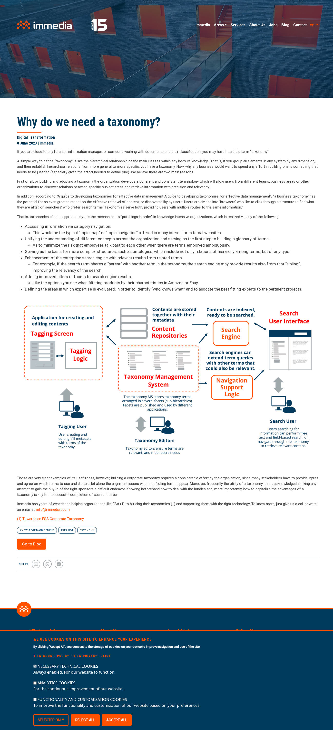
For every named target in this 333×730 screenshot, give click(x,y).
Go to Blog (31, 544)
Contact (300, 25)
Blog (285, 25)
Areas (219, 25)
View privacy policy (92, 656)
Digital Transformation (36, 137)
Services (238, 25)
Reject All (85, 720)
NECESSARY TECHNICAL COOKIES (68, 666)
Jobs (273, 25)
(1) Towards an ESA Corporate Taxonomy (50, 519)
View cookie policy (51, 656)
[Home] (52, 25)
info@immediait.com (53, 509)
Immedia (203, 25)
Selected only (51, 720)
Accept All (116, 720)
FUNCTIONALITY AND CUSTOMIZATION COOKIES (82, 699)
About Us (257, 25)
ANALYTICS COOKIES (56, 683)
